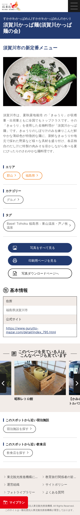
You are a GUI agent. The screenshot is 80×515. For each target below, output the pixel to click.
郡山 (10, 175)
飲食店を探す (16, 453)
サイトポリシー (56, 484)
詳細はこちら (23, 362)
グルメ (11, 200)
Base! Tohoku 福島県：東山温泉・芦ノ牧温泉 (37, 225)
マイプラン (17, 502)
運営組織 (13, 484)
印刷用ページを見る (43, 260)
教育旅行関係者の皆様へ (61, 477)
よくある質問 (54, 492)
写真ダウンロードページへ (40, 273)
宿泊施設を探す (18, 429)
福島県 (30, 175)
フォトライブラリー (21, 492)
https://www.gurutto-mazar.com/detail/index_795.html (31, 330)
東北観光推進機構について (22, 477)
